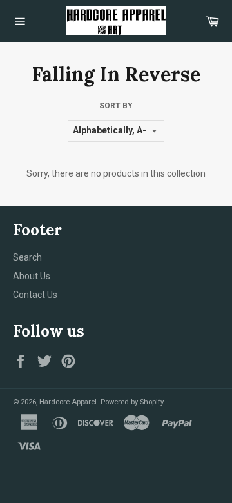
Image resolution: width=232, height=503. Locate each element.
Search (27, 257)
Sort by (116, 105)
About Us (31, 276)
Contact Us (35, 295)
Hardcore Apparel (68, 402)
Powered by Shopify (132, 402)
